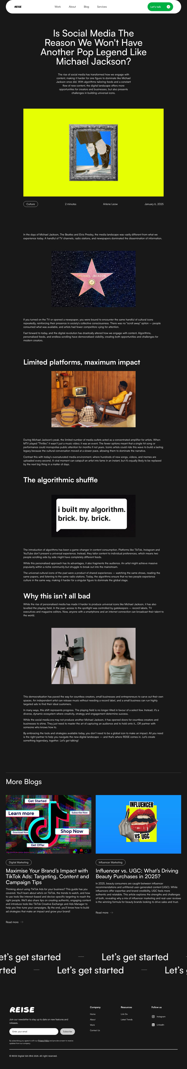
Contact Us (95, 1030)
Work (92, 1025)
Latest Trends (127, 1019)
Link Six (124, 1014)
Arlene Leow (110, 204)
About (92, 1019)
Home (92, 1014)
